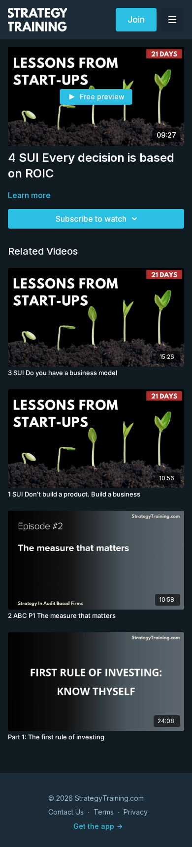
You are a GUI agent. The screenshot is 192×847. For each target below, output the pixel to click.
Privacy (136, 812)
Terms (104, 812)
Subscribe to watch (91, 219)
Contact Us (66, 812)
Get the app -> (98, 826)
